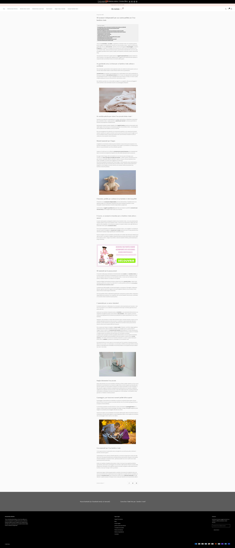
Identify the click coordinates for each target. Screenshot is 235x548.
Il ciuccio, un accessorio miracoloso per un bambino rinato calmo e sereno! (111, 31)
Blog (115, 521)
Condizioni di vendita (119, 527)
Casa (4, 9)
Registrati (216, 530)
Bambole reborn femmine (12, 9)
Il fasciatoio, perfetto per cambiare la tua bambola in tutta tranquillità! (110, 30)
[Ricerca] (225, 8)
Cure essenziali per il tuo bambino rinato (104, 37)
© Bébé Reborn (7, 544)
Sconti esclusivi (49, 9)
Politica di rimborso (119, 529)
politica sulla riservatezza (120, 525)
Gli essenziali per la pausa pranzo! (103, 33)
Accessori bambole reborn (73, 9)
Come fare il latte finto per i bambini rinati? (105, 40)
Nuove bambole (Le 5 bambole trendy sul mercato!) (107, 39)
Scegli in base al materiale (60, 9)
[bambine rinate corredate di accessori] (117, 255)
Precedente (223, 3)
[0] (228, 8)
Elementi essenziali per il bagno (103, 29)
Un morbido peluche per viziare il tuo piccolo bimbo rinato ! (108, 28)
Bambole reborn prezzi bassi (38, 9)
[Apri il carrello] (231, 9)
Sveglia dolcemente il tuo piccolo (103, 35)
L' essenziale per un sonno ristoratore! (104, 34)
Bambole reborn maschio (25, 9)
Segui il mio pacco (119, 519)
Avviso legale (117, 523)
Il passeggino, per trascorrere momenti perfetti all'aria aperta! (108, 36)
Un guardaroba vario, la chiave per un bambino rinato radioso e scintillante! (111, 27)
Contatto (117, 534)
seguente (229, 3)
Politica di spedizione (119, 532)
